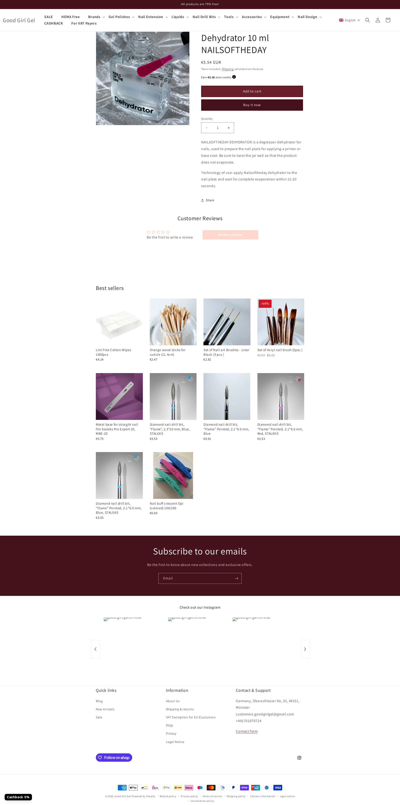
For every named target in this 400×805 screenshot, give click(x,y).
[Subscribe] (236, 578)
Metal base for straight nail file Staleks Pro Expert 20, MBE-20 (117, 429)
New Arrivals (105, 709)
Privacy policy (189, 796)
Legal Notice (175, 742)
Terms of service (212, 796)
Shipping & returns (180, 709)
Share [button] (210, 200)
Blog (99, 701)
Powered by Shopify (143, 796)
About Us (173, 701)
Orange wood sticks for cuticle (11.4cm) (168, 352)
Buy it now (252, 105)
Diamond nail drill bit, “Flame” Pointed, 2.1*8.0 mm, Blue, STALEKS (119, 508)
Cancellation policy (202, 800)
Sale (99, 717)
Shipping (228, 69)
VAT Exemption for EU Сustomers (191, 717)
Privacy (171, 733)
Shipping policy (236, 796)
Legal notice (287, 796)
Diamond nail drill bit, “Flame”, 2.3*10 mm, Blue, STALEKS (170, 429)
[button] (96, 17)
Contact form (247, 731)
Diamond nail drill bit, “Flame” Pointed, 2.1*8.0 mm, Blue (226, 429)
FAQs (169, 725)
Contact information (262, 796)
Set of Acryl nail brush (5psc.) (280, 350)
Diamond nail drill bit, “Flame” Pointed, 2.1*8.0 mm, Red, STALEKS (280, 429)
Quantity (207, 119)
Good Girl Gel (123, 796)
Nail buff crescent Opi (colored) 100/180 (167, 505)
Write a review (230, 234)
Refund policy (168, 796)
